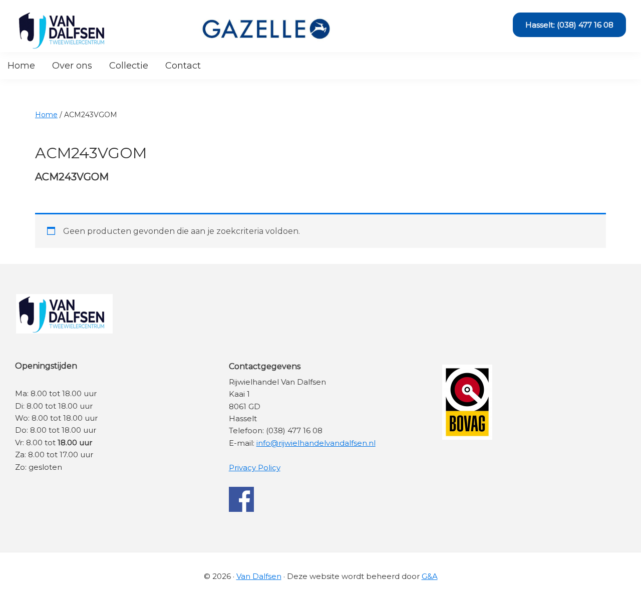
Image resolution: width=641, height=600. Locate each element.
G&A (430, 576)
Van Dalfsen (258, 576)
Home (46, 114)
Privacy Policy (254, 467)
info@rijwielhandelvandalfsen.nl (316, 443)
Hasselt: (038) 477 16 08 (569, 25)
